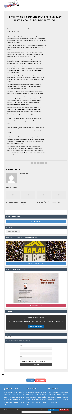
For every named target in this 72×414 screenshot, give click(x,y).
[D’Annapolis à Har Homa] (59, 195)
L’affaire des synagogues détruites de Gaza (44, 201)
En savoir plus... (54, 402)
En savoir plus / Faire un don (36, 263)
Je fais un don (40, 380)
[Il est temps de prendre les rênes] (28, 195)
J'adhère (30, 380)
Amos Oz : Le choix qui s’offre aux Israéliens (12, 201)
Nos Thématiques (36, 221)
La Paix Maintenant (23, 173)
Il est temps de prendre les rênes (27, 201)
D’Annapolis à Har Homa (58, 201)
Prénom (21, 345)
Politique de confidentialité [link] (41, 412)
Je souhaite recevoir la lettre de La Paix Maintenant (33, 361)
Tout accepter (53, 409)
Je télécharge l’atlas (36, 305)
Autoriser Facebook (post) (36, 326)
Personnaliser (26, 412)
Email (21, 356)
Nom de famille (23, 351)
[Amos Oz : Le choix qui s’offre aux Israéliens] (13, 195)
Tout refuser (64, 409)
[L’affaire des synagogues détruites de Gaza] (44, 195)
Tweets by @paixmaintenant (12, 336)
